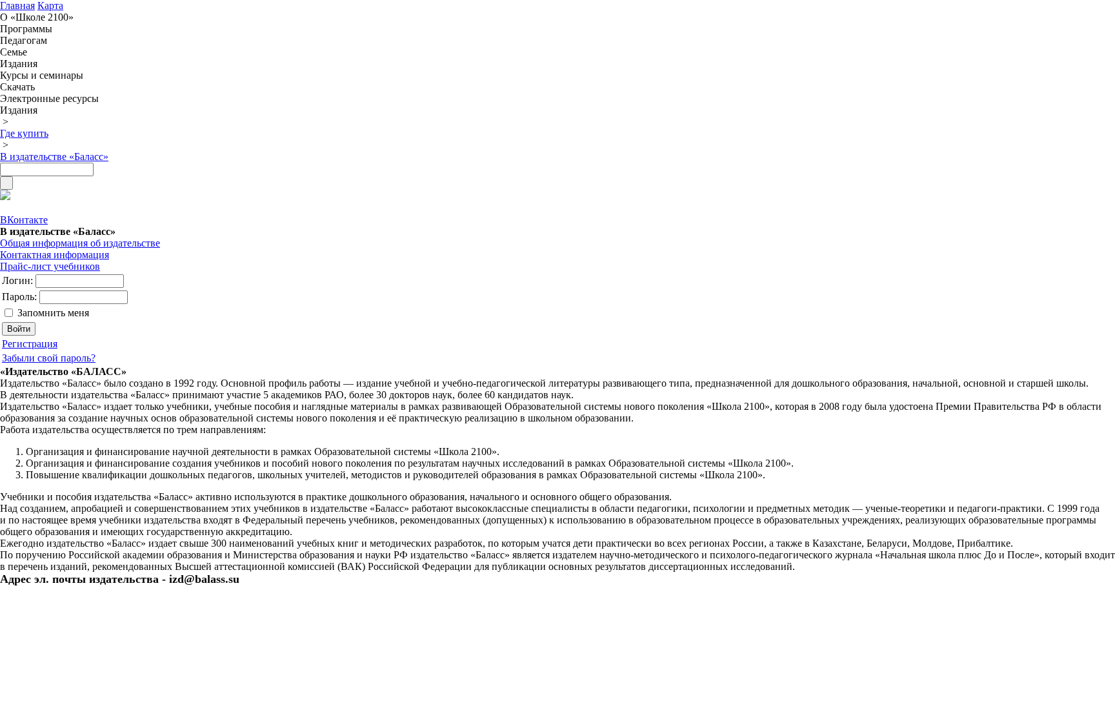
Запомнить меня (53, 312)
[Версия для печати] (5, 196)
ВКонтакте (24, 219)
